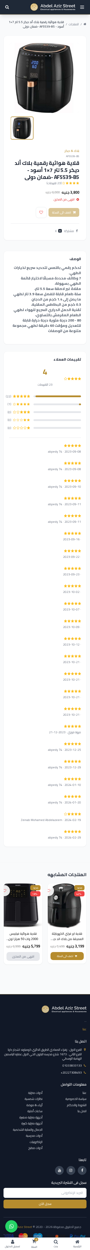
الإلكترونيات (36, 1142)
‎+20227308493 (71, 1072)
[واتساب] (11, 1226)
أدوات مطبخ (35, 1148)
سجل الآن (45, 1204)
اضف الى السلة (61, 212)
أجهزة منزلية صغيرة (31, 1117)
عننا (84, 1029)
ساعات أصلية (35, 1111)
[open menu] (82, 7)
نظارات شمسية (33, 1099)
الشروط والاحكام (76, 1105)
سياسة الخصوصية (76, 1099)
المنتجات (74, 24)
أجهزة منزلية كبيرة (32, 1123)
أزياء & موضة (34, 1105)
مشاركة (69, 231)
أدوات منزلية (35, 1093)
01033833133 (72, 1065)
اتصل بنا (82, 1111)
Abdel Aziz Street (20, 1227)
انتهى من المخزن (23, 956)
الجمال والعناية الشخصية (27, 1129)
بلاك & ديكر (71, 151)
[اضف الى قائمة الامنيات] (41, 212)
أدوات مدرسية (34, 1135)
